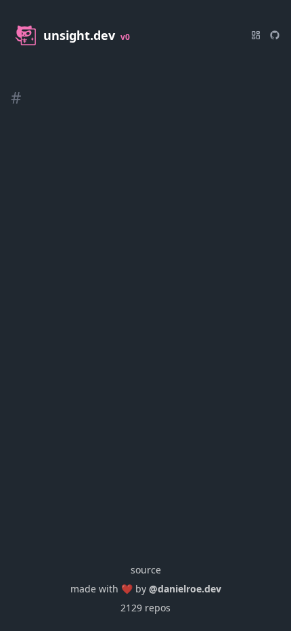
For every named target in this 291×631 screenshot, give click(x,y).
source (146, 569)
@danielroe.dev (185, 588)
